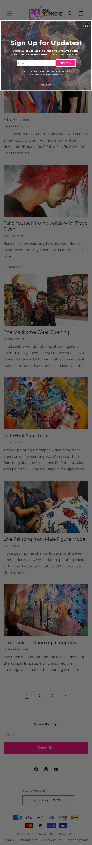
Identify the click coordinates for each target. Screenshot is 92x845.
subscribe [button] (66, 62)
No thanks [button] (46, 84)
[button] (86, 26)
